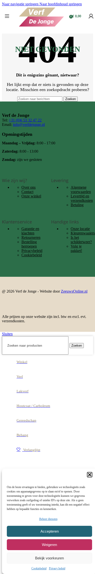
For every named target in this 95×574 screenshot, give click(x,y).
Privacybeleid (31, 251)
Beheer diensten (48, 519)
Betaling (77, 205)
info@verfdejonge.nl (29, 124)
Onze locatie (80, 229)
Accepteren (49, 531)
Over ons (28, 187)
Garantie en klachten (30, 231)
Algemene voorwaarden (81, 189)
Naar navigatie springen (20, 4)
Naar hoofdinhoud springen (60, 4)
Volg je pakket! (76, 248)
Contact (27, 192)
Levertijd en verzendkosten (82, 198)
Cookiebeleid (39, 568)
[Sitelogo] (41, 26)
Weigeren (49, 545)
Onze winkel (31, 196)
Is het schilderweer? (81, 239)
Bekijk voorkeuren (49, 558)
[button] (89, 474)
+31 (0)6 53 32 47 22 (25, 120)
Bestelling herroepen (29, 244)
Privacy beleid (57, 568)
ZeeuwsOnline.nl (74, 291)
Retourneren (30, 237)
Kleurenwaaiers (83, 233)
